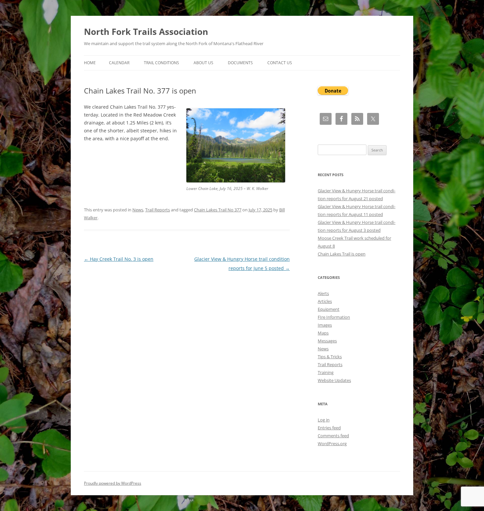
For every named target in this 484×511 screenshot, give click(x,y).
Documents (240, 63)
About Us (203, 63)
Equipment (328, 309)
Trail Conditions (161, 63)
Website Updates (334, 380)
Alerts (323, 293)
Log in (324, 420)
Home (90, 63)
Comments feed (333, 436)
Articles (325, 301)
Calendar (119, 63)
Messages (327, 341)
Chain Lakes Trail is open (341, 254)
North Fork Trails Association (146, 32)
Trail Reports (157, 210)
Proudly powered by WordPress (112, 483)
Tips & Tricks (330, 357)
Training (326, 372)
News (137, 210)
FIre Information (334, 317)
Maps (323, 333)
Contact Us (279, 63)
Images (325, 325)
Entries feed (329, 428)
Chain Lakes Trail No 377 (217, 210)
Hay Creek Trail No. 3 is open (118, 259)
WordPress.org (332, 443)
